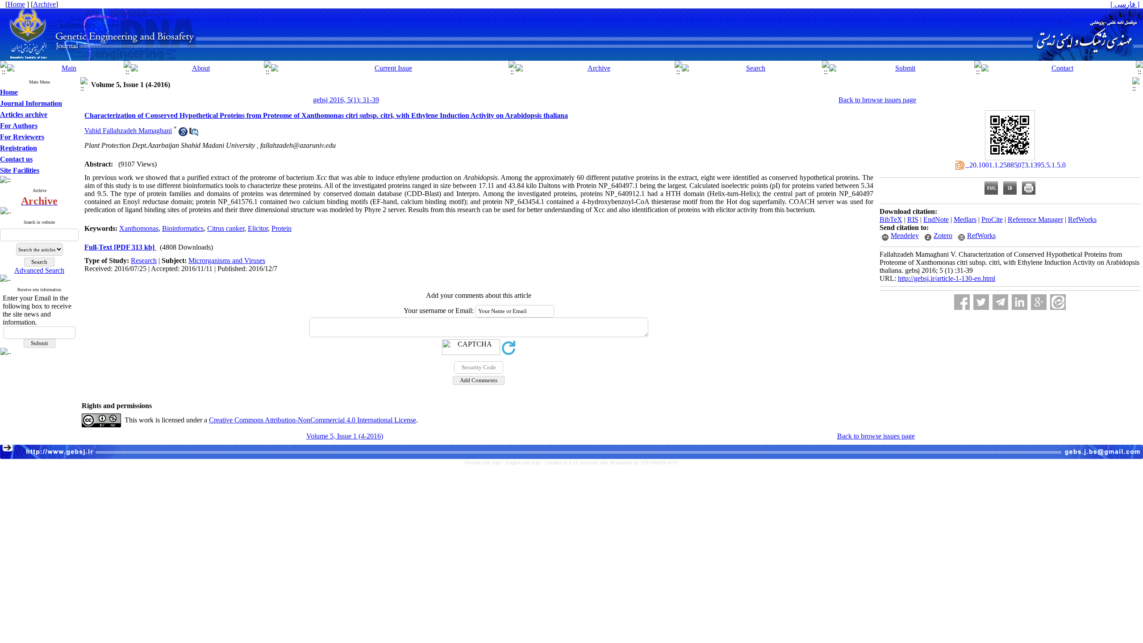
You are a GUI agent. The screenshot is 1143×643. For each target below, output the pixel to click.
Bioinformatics (183, 228)
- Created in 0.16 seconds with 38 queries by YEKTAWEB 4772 (610, 462)
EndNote (936, 219)
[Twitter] (981, 302)
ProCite (992, 219)
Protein (281, 228)
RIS (912, 219)
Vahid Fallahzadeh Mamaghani (128, 130)
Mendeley (905, 235)
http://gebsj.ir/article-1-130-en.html (946, 278)
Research (144, 260)
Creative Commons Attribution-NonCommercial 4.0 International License (312, 420)
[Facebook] (962, 302)
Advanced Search (39, 270)
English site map (523, 462)
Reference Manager (1035, 219)
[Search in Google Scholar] (183, 134)
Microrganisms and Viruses (226, 260)
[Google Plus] (1039, 302)
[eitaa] (1058, 302)
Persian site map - (485, 462)
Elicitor (258, 228)
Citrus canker (225, 228)
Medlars (965, 219)
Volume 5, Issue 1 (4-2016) (344, 436)
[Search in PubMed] (193, 134)
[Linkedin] (1019, 302)
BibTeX (891, 219)
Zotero (943, 235)
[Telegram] (1000, 302)
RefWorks (1082, 219)
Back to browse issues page (877, 100)
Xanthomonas (139, 228)
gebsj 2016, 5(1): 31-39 (346, 100)
